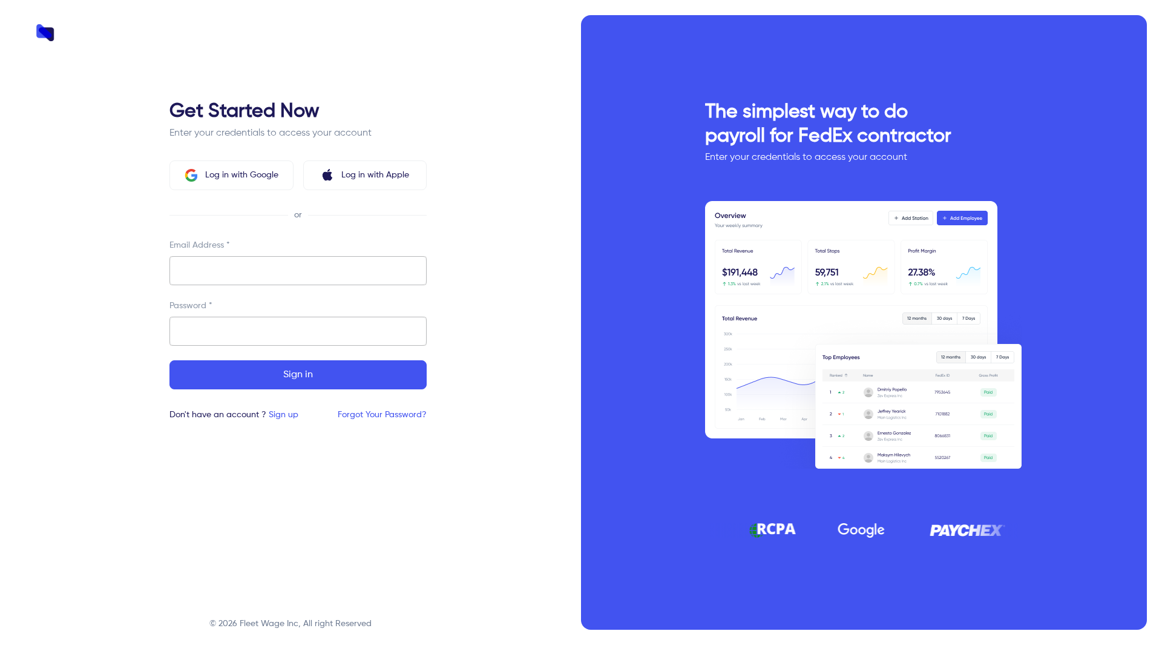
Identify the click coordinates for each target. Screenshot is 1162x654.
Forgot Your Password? (382, 415)
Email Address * (199, 245)
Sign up (283, 415)
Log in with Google (241, 175)
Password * (190, 306)
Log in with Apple (375, 175)
